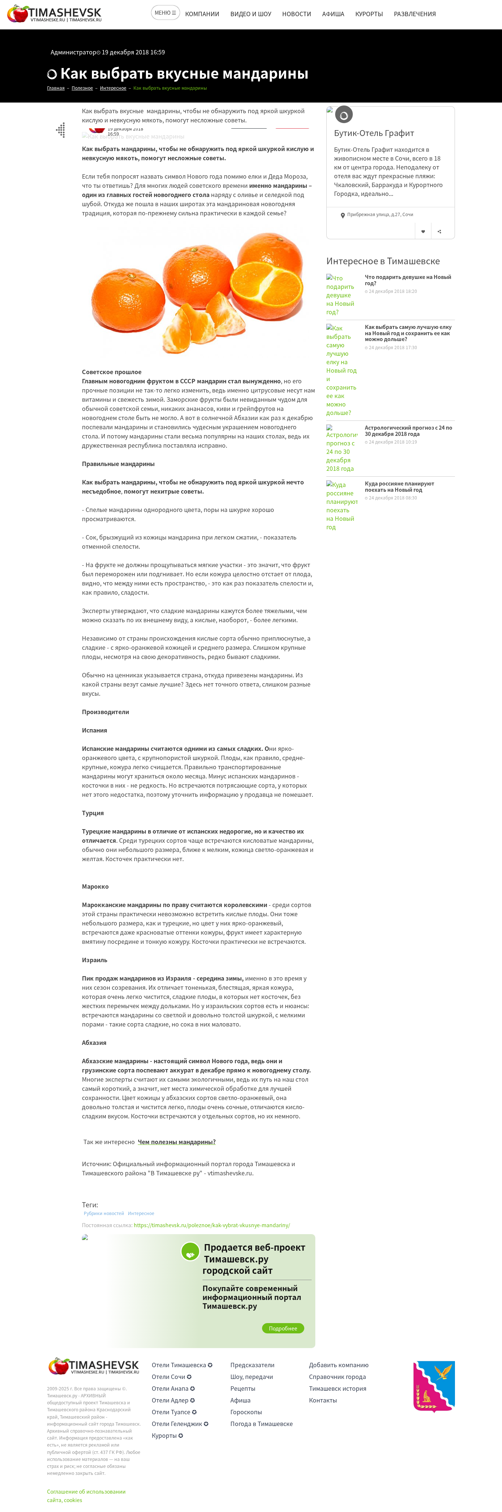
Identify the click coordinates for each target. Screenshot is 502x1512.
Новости (296, 13)
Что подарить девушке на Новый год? (408, 280)
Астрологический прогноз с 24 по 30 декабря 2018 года (408, 430)
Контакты (323, 1400)
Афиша (333, 13)
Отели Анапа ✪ (173, 1388)
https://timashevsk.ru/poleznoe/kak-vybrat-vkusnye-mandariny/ (212, 1225)
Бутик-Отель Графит (374, 132)
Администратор (73, 51)
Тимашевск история (337, 1388)
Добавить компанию (339, 1364)
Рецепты (242, 1388)
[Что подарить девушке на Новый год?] (342, 294)
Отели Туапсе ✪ (174, 1411)
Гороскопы (246, 1411)
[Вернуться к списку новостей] (60, 126)
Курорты (369, 13)
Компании (202, 13)
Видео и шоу (250, 13)
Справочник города (337, 1376)
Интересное (141, 1213)
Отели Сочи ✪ (171, 1376)
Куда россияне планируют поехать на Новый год (399, 486)
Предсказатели (252, 1364)
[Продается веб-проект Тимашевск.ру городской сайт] (198, 1291)
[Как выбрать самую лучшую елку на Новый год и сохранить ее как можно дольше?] (342, 369)
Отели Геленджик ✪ (180, 1423)
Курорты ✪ (167, 1435)
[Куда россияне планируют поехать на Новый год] (342, 504)
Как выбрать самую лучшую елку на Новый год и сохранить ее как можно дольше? (408, 333)
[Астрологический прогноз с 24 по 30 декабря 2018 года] (342, 447)
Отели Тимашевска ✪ (182, 1364)
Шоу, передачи (251, 1376)
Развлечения (415, 13)
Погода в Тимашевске (261, 1423)
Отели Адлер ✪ (173, 1400)
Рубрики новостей (104, 1213)
